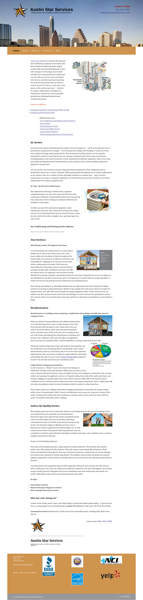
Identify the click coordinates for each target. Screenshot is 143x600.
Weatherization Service (49, 126)
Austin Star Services (38, 61)
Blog (58, 50)
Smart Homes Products (49, 132)
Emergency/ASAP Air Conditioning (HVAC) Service (50, 110)
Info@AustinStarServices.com (115, 12)
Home (16, 50)
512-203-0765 (123, 9)
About (25, 50)
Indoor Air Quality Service (50, 129)
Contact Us (47, 50)
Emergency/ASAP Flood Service (43, 113)
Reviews (35, 50)
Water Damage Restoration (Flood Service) (56, 134)
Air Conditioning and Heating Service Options (57, 121)
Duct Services (45, 123)
